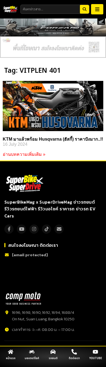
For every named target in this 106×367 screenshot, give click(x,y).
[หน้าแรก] (10, 352)
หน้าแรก (10, 358)
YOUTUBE (95, 358)
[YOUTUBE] (95, 352)
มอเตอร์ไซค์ (32, 358)
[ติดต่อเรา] (74, 352)
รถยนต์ (53, 358)
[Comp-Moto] (23, 298)
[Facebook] (9, 229)
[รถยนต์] (53, 352)
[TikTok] (46, 229)
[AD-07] (53, 47)
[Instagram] (34, 229)
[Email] (59, 229)
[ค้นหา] (84, 9)
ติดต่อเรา (74, 358)
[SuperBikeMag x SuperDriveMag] (25, 183)
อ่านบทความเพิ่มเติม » (24, 154)
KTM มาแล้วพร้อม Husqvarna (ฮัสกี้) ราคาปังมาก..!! (53, 139)
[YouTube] (21, 229)
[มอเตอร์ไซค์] (32, 352)
